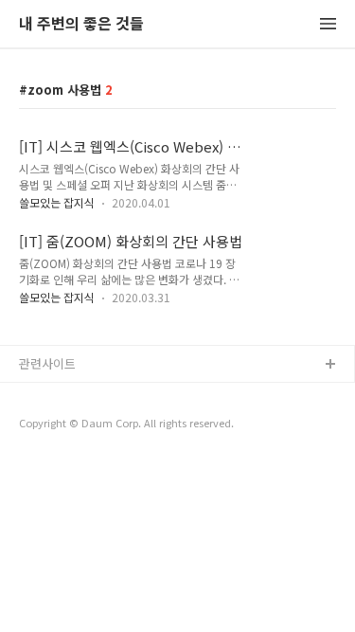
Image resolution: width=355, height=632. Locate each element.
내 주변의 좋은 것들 (81, 24)
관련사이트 (47, 363)
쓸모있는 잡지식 (57, 202)
